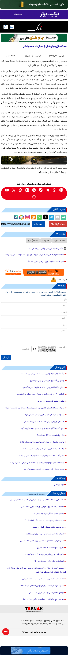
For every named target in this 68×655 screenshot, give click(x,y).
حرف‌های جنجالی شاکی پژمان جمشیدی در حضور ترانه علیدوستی (37, 500)
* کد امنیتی (62, 347)
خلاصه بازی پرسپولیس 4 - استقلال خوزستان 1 (44, 520)
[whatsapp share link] (39, 217)
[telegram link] (48, 190)
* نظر (64, 325)
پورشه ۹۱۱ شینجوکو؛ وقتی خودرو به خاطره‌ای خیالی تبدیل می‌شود (37, 462)
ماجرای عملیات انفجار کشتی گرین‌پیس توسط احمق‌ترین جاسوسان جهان (35, 408)
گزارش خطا (62, 280)
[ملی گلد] (34, 4)
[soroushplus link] (34, 190)
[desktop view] (12, 27)
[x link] (14, 190)
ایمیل (64, 312)
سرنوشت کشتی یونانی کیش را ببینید (48, 527)
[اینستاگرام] (27, 216)
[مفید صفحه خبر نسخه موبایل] (34, 14)
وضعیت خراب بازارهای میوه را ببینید (48, 513)
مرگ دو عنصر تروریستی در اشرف (51, 401)
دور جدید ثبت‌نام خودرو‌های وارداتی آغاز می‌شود (45, 414)
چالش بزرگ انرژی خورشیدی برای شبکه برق (47, 380)
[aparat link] (34, 197)
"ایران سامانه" (27, 632)
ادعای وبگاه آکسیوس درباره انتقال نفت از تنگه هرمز (43, 387)
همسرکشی (32, 240)
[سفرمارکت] (34, 272)
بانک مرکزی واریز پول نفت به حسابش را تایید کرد (44, 421)
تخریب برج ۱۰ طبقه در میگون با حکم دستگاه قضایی (42, 599)
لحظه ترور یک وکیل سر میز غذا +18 (49, 561)
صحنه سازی (59, 240)
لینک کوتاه (59, 223)
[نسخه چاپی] (63, 217)
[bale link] (41, 190)
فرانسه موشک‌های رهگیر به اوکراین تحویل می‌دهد (43, 449)
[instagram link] (27, 190)
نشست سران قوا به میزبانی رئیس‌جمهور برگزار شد (44, 469)
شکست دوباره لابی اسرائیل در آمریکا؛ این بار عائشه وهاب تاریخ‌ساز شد (34, 254)
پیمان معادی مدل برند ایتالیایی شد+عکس (46, 592)
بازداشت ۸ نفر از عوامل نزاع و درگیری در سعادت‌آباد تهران (41, 394)
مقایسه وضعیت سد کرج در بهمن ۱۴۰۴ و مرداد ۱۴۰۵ (42, 585)
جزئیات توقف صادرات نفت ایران (50, 547)
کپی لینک (38, 224)
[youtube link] (7, 190)
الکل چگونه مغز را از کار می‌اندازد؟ (51, 435)
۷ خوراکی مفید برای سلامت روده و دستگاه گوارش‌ (43, 579)
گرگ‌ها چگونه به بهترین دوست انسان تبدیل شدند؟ (43, 374)
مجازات (46, 240)
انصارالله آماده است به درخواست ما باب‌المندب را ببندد (42, 455)
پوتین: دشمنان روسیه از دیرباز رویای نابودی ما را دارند (42, 442)
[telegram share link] (51, 217)
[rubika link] (61, 190)
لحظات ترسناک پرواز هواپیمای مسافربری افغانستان (42, 506)
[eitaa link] (20, 190)
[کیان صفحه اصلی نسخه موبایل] (34, 650)
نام (65, 299)
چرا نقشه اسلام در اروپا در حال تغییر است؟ (46, 261)
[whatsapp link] (54, 190)
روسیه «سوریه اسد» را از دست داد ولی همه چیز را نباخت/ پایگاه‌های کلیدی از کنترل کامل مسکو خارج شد (36, 570)
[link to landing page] (34, 27)
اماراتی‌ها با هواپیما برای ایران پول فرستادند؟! (44, 534)
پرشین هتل (59, 484)
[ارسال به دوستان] (57, 217)
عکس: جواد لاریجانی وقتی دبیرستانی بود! (45, 248)
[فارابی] (34, 38)
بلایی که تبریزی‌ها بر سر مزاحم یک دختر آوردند (44, 554)
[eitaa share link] (33, 217)
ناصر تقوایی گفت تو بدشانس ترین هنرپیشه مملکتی (42, 540)
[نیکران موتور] (34, 160)
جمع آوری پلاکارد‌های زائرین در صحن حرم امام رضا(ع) (43, 428)
